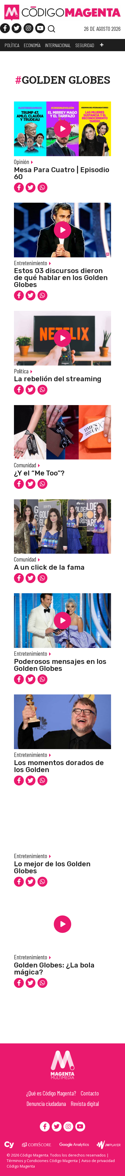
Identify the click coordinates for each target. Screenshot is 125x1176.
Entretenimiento (30, 262)
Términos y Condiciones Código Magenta (42, 1160)
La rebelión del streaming (57, 379)
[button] (102, 45)
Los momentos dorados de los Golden (59, 766)
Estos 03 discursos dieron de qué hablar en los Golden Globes (61, 278)
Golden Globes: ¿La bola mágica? (54, 968)
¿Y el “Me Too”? (39, 473)
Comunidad (25, 464)
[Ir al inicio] (62, 12)
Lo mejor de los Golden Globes (52, 867)
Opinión (21, 161)
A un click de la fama (49, 567)
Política (21, 371)
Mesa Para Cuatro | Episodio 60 (61, 173)
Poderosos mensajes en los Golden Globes (60, 665)
